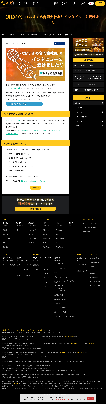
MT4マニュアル (95, 282)
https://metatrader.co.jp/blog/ (33, 181)
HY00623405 (73, 343)
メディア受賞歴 (81, 117)
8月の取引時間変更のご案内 (83, 65)
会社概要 (36, 269)
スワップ (31, 234)
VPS (70, 226)
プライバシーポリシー (62, 399)
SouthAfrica (61, 268)
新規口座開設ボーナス (90, 227)
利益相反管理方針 (60, 299)
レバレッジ (32, 226)
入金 (17, 230)
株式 (4, 243)
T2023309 (91, 343)
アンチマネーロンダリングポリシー (26, 330)
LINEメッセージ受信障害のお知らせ (86, 90)
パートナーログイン (9, 265)
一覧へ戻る (35, 188)
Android (45, 243)
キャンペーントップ (89, 223)
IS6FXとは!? (36, 261)
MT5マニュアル (95, 286)
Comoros (60, 263)
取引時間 (31, 243)
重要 (77, 126)
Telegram (47, 286)
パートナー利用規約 (60, 312)
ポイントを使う (82, 271)
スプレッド (32, 230)
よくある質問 (94, 258)
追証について (32, 238)
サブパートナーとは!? (24, 265)
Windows (46, 230)
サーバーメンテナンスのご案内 (84, 71)
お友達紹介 (86, 232)
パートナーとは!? (22, 261)
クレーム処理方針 (60, 308)
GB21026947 (81, 352)
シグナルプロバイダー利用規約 (64, 316)
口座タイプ (19, 226)
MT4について (47, 226)
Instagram (47, 265)
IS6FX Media (94, 277)
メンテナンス (80, 121)
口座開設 (83, 3)
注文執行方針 (58, 295)
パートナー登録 (8, 261)
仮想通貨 (5, 247)
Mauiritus (60, 266)
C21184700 (62, 352)
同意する (90, 398)
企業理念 (36, 265)
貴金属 (5, 230)
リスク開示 (57, 303)
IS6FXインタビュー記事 (17, 104)
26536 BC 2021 (69, 337)
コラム (92, 273)
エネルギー (6, 238)
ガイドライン (58, 273)
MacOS (45, 234)
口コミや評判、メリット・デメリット (32, 130)
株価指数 (5, 234)
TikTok (46, 273)
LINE (45, 282)
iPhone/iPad (47, 238)
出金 (17, 234)
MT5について (60, 226)
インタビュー (59, 43)
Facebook (47, 269)
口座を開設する (35, 209)
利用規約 (4, 330)
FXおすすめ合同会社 (13, 88)
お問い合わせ (94, 262)
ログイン (101, 3)
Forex (5, 226)
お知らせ (77, 103)
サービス (79, 112)
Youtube (46, 278)
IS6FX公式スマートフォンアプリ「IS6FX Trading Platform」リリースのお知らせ (87, 77)
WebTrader (47, 247)
